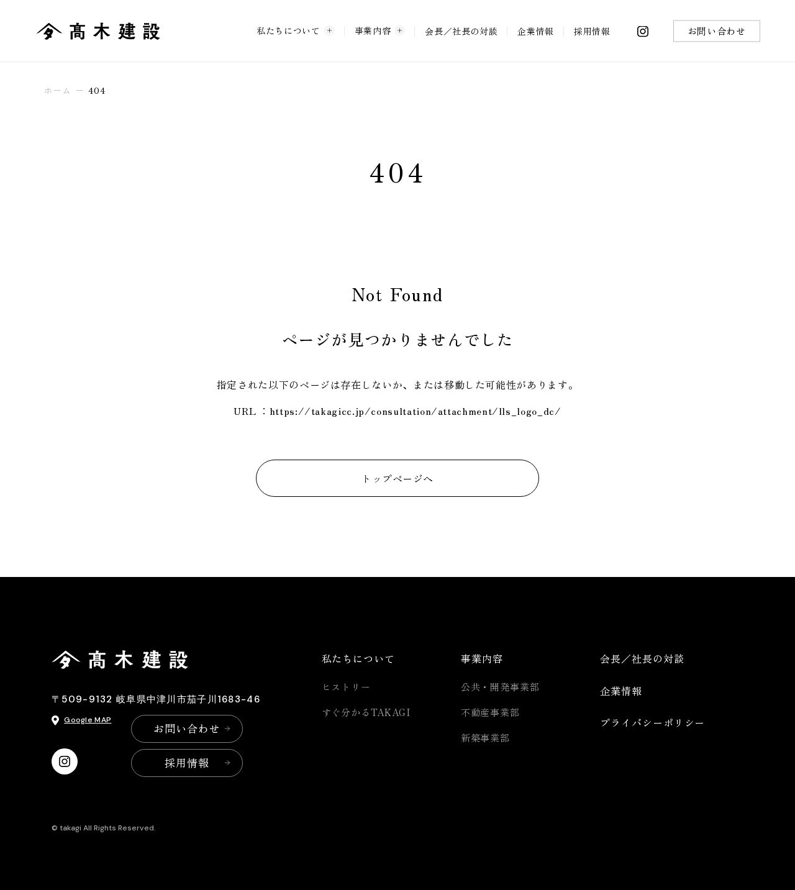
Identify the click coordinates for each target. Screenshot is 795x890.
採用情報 (592, 30)
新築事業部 (486, 737)
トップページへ (397, 478)
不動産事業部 (490, 712)
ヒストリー (346, 686)
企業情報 (535, 30)
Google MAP (87, 720)
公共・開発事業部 (500, 686)
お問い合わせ (717, 30)
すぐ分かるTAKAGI (366, 712)
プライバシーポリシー (653, 722)
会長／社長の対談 (461, 30)
